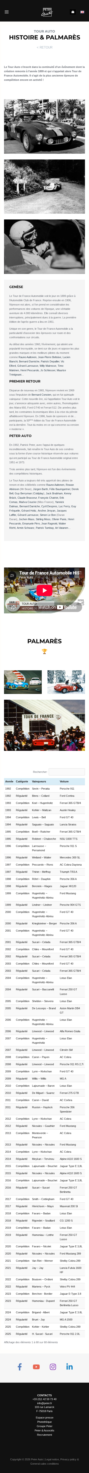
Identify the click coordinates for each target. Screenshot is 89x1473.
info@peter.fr (44, 1403)
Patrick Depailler (50, 361)
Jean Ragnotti (49, 523)
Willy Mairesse (48, 365)
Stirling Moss (43, 519)
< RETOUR (44, 47)
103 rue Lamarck (44, 1407)
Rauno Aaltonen (28, 357)
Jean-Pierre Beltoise (49, 357)
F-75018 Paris (44, 1411)
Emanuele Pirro (31, 523)
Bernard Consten (41, 394)
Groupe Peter (44, 1426)
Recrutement (44, 1434)
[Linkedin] (69, 1366)
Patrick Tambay (45, 527)
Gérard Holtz (28, 510)
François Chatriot (48, 497)
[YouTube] (36, 1366)
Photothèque (44, 1421)
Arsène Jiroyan (46, 510)
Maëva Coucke (28, 502)
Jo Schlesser (47, 370)
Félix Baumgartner (59, 489)
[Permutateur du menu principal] (6, 12)
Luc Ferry (64, 506)
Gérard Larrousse (27, 365)
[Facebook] (19, 1366)
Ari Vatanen (61, 527)
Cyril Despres (49, 506)
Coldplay (38, 493)
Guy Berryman (23, 493)
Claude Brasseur (27, 497)
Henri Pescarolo (29, 370)
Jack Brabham (54, 493)
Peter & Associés (44, 1430)
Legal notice (52, 1459)
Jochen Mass (26, 519)
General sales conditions (44, 1463)
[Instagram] (52, 1366)
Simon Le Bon (48, 514)
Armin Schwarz (25, 527)
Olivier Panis (59, 519)
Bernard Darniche (29, 361)
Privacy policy (68, 1459)
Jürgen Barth (40, 489)
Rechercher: (40, 771)
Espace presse (44, 1417)
